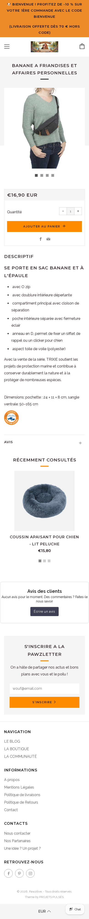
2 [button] (44, 561)
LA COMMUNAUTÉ (20, 756)
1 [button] (40, 561)
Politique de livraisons (22, 795)
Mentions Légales (19, 787)
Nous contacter (17, 833)
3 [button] (49, 561)
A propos (12, 780)
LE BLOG (12, 741)
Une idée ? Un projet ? (22, 848)
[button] (36, 175)
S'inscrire (42, 702)
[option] (44, 128)
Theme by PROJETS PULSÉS (44, 897)
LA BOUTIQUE (16, 749)
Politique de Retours (21, 802)
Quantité (14, 212)
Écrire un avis (44, 611)
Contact (11, 810)
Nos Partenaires (17, 841)
